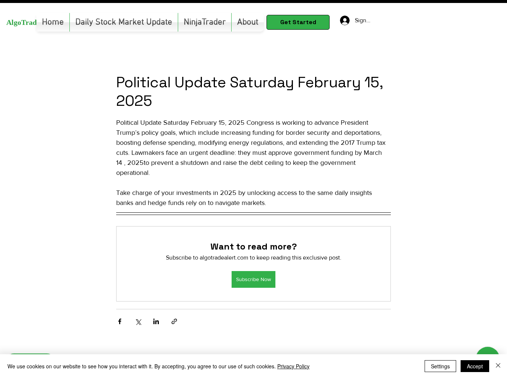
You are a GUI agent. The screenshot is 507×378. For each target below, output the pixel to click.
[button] (204, 22)
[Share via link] (174, 321)
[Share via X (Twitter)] (137, 321)
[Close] (498, 366)
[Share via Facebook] (119, 321)
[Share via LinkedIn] (156, 321)
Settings (440, 366)
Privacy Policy (293, 366)
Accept (475, 366)
